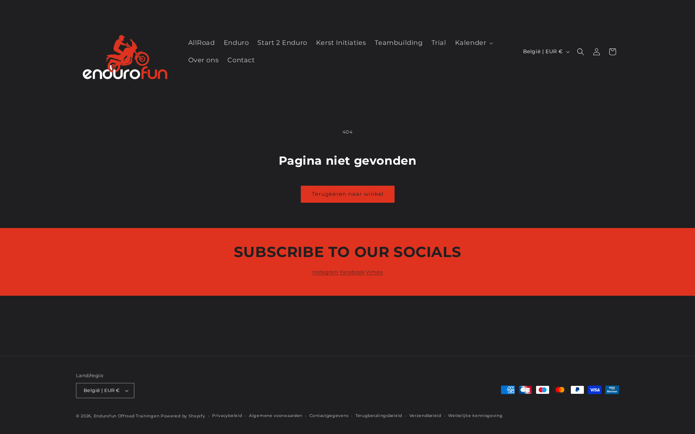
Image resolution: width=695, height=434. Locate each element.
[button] (473, 42)
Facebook (352, 272)
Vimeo (374, 272)
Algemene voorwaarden (275, 415)
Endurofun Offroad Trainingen (127, 415)
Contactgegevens (329, 415)
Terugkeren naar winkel (348, 193)
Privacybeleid (227, 415)
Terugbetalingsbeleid (378, 415)
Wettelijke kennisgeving (475, 415)
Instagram (325, 272)
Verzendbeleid (425, 415)
